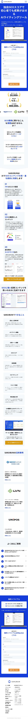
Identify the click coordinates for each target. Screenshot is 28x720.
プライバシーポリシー (9, 700)
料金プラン (7, 689)
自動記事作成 (17, 687)
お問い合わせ (7, 694)
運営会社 (6, 707)
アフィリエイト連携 (8, 709)
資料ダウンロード (8, 696)
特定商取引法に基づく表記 (8, 703)
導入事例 (6, 690)
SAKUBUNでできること (18, 685)
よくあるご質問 (8, 692)
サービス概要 (7, 685)
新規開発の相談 (8, 705)
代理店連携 (7, 710)
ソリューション (8, 687)
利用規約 (6, 698)
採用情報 (6, 712)
